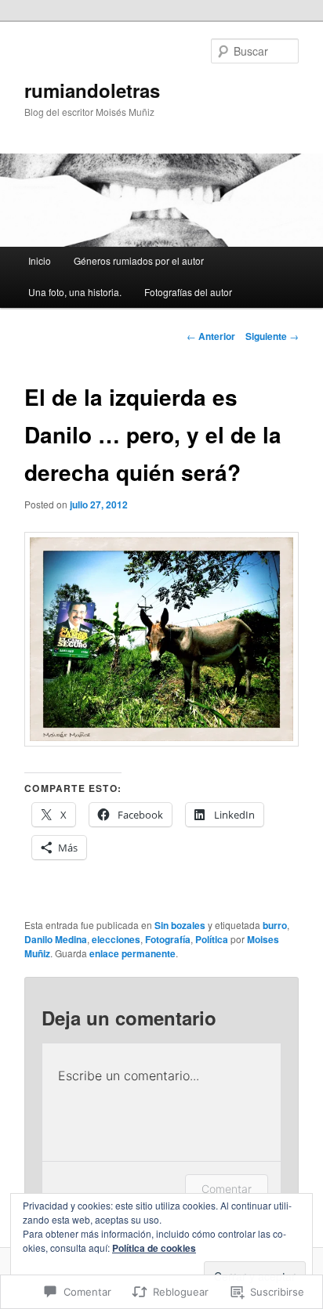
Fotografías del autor (188, 291)
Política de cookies (154, 1248)
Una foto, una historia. (75, 291)
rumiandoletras (92, 90)
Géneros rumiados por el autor (139, 260)
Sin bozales (179, 925)
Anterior (211, 336)
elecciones (116, 939)
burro (275, 925)
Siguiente (272, 336)
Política (211, 939)
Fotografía (168, 939)
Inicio (39, 260)
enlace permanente (132, 953)
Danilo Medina (55, 939)
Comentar (226, 1188)
